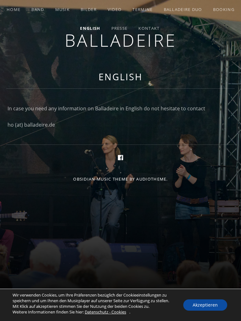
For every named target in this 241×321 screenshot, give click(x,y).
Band (37, 9)
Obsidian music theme (100, 179)
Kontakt (148, 28)
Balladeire (121, 40)
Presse (119, 28)
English (90, 28)
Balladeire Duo (183, 9)
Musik (62, 9)
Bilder (89, 9)
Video (115, 9)
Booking (223, 9)
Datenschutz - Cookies (105, 312)
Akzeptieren (205, 305)
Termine (142, 9)
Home (13, 9)
